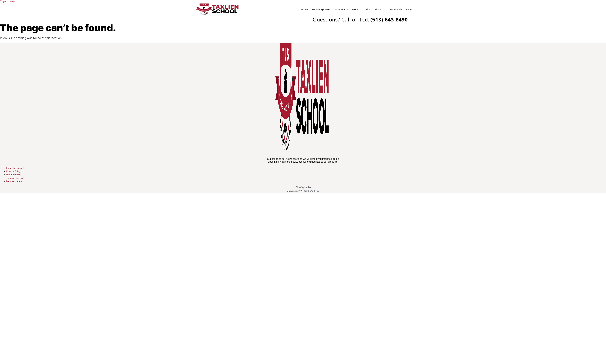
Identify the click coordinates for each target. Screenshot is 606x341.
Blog (368, 9)
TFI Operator (341, 9)
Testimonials (395, 9)
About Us (379, 9)
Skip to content (7, 1)
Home (304, 9)
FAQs (409, 9)
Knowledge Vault (321, 9)
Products (357, 9)
